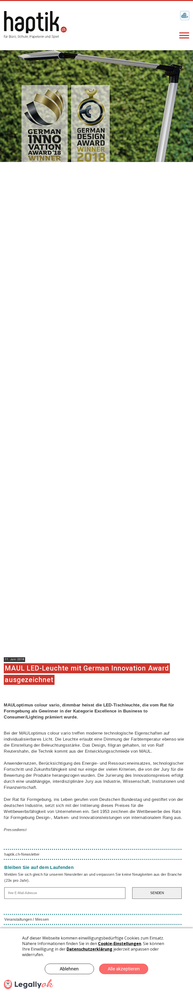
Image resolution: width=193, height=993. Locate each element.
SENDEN (157, 893)
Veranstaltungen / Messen (26, 919)
